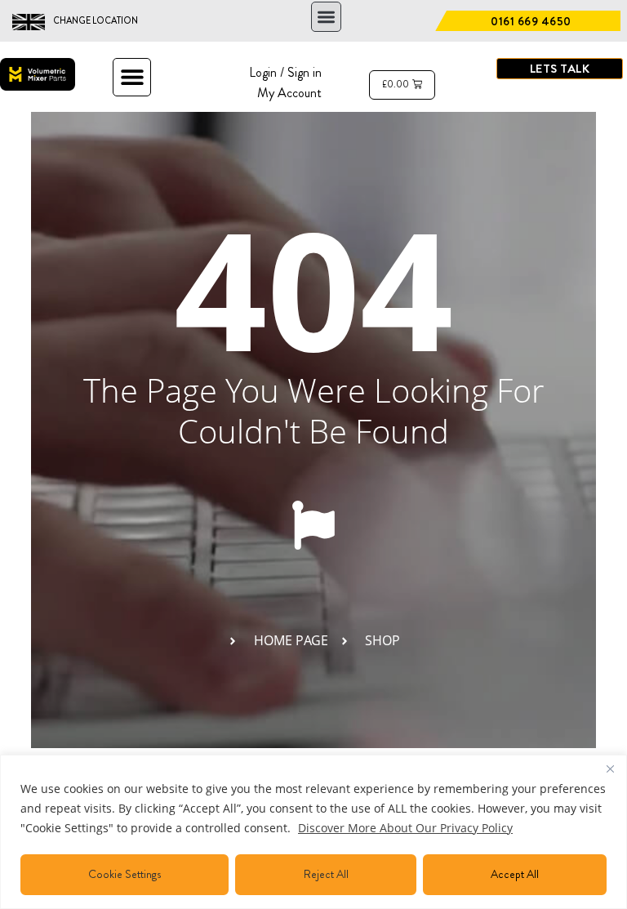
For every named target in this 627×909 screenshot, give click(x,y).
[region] (313, 832)
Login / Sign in (285, 72)
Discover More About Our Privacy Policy (405, 827)
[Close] (610, 768)
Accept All (515, 874)
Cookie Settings (124, 874)
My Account (289, 92)
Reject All (326, 874)
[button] (326, 17)
